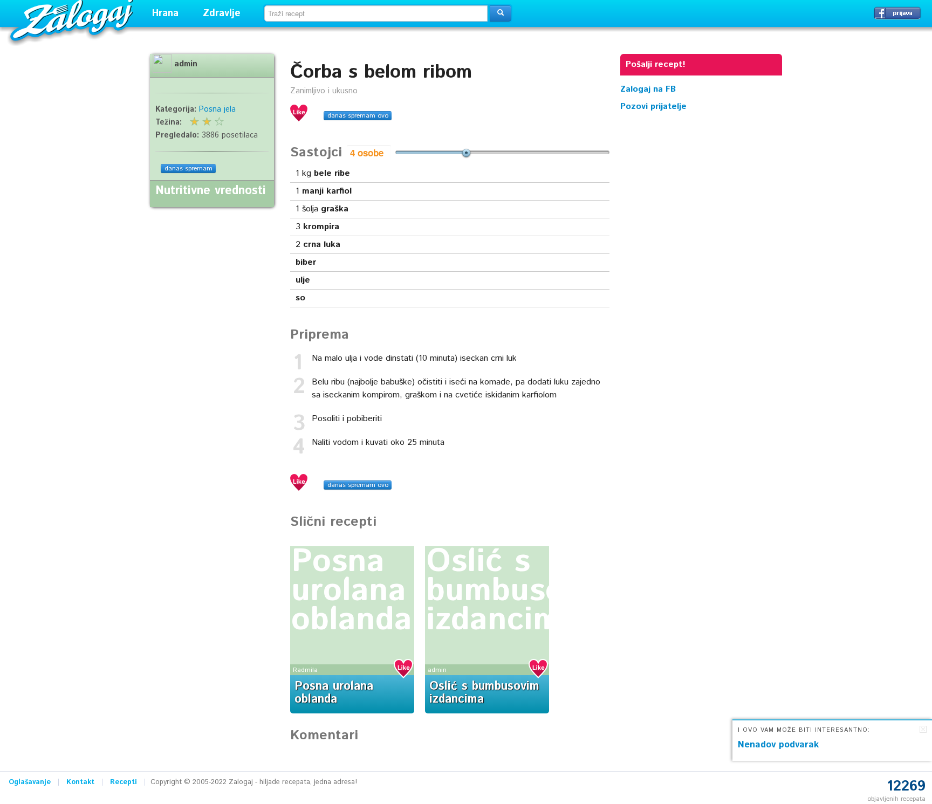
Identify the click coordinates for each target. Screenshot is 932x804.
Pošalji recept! (656, 64)
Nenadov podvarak (778, 744)
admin (437, 670)
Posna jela (217, 109)
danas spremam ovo (357, 115)
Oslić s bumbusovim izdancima (521, 591)
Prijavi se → (897, 12)
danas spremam (189, 168)
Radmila (305, 670)
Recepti (123, 782)
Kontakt (80, 782)
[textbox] (376, 13)
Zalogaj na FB (648, 89)
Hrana (165, 13)
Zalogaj (73, 19)
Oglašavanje (30, 782)
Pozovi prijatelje (653, 106)
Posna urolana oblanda (351, 591)
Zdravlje (222, 13)
